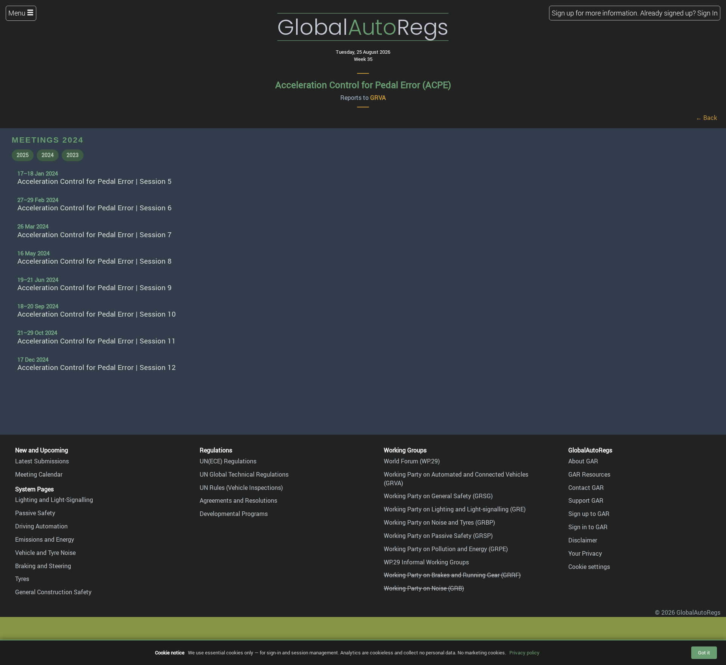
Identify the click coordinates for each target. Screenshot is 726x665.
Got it (704, 652)
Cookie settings (589, 566)
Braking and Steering (43, 566)
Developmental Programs (234, 514)
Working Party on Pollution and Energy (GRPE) (446, 549)
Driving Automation (41, 526)
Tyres (22, 579)
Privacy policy (524, 652)
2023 (73, 154)
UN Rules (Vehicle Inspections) (241, 487)
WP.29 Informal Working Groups (426, 562)
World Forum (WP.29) (412, 461)
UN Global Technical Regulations (244, 474)
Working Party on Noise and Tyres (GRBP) (439, 522)
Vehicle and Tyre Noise (45, 552)
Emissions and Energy (44, 539)
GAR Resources (589, 474)
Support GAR (585, 500)
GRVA (378, 97)
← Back (706, 117)
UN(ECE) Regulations (228, 461)
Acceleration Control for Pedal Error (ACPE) (363, 85)
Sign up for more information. (595, 12)
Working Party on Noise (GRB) (424, 588)
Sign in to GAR (588, 527)
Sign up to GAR (589, 514)
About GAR (583, 461)
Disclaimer (582, 540)
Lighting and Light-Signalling (54, 500)
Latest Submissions (42, 461)
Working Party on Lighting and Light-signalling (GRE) (455, 509)
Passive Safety (35, 513)
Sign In (707, 12)
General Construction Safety (53, 592)
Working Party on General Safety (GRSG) (438, 496)
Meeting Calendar (38, 474)
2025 (23, 154)
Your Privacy (585, 553)
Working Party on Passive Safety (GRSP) (438, 535)
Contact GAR (586, 487)
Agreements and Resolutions (238, 500)
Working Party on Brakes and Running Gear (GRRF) (452, 575)
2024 (48, 154)
